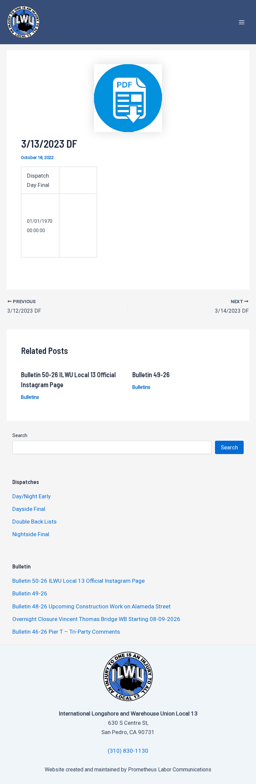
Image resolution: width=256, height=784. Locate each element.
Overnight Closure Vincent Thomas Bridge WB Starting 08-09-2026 (96, 619)
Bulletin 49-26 (151, 375)
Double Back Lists (35, 521)
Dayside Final (28, 509)
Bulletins (30, 397)
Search (19, 435)
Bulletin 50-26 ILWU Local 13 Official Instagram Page (78, 580)
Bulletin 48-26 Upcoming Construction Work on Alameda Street (91, 606)
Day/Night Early (31, 496)
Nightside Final (30, 534)
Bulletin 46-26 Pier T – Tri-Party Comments (66, 631)
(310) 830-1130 (128, 750)
